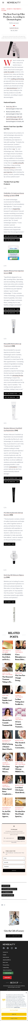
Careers (4, 954)
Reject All (14, 1014)
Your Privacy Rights (14, 1010)
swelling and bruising (17, 79)
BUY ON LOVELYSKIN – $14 (13, 236)
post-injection (8, 172)
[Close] (26, 992)
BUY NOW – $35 (9, 602)
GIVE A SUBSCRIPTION (14, 936)
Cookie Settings (8, 973)
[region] (14, 1006)
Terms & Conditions (7, 970)
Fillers (3, 10)
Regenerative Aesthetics (6, 741)
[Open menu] (3, 2)
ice (14, 149)
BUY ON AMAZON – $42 (12, 481)
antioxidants (13, 467)
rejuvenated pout (12, 88)
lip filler (6, 886)
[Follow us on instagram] (12, 948)
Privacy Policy (6, 965)
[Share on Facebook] (2, 905)
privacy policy (13, 842)
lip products (7, 892)
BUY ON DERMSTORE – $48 (13, 393)
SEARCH (14, 870)
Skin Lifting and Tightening (7, 673)
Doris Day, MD (10, 106)
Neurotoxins (19, 740)
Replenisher (10, 430)
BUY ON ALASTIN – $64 (12, 309)
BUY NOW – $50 (9, 544)
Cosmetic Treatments (14, 9)
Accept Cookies (14, 1018)
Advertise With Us (7, 959)
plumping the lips (17, 375)
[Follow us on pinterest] (8, 948)
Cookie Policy (6, 967)
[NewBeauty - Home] (14, 2)
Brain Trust (5, 962)
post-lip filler (8, 895)
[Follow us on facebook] (4, 948)
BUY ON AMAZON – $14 (12, 239)
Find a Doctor (6, 957)
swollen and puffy (18, 163)
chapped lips (16, 209)
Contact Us (5, 952)
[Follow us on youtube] (16, 948)
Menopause (18, 673)
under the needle (9, 72)
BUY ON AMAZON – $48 (12, 397)
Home (3, 9)
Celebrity (5, 718)
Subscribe (7, 977)
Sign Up (20, 838)
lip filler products (9, 889)
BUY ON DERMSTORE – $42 (13, 478)
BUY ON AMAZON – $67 (12, 312)
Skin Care (5, 695)
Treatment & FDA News (6, 651)
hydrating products (10, 167)
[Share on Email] (4, 905)
